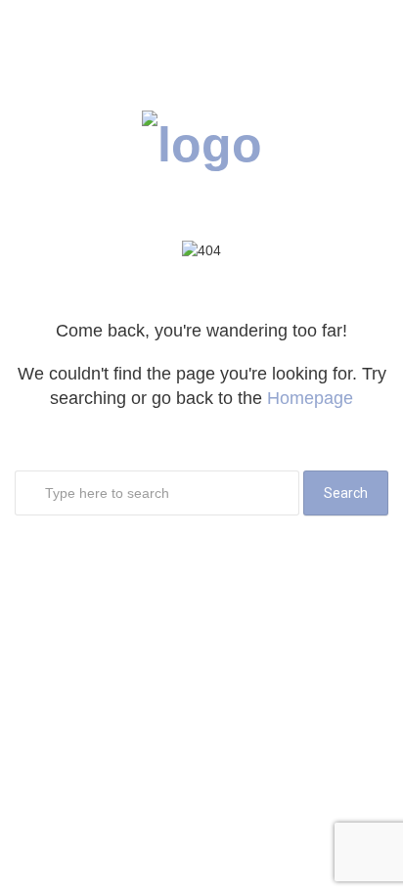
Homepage (310, 398)
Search (346, 493)
